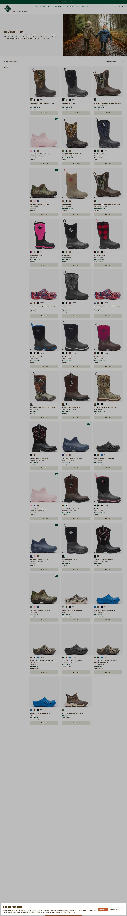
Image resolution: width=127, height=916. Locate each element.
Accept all (103, 909)
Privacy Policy (71, 912)
